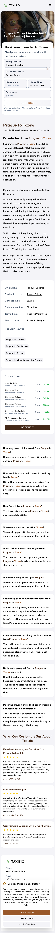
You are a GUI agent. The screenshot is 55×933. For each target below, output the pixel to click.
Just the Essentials (26, 924)
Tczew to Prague (36, 320)
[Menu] (50, 5)
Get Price (28, 103)
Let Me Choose (26, 918)
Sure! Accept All (26, 912)
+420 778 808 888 (15, 871)
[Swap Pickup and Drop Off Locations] (47, 68)
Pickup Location (13, 61)
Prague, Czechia (35, 287)
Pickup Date (12, 82)
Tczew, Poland (34, 294)
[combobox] (27, 65)
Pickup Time (36, 82)
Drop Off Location (15, 71)
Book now (27, 427)
